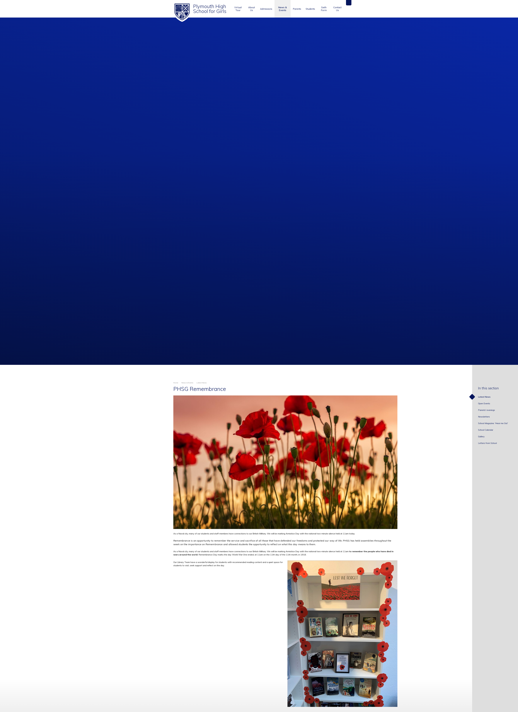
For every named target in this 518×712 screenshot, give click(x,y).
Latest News (202, 383)
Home (175, 383)
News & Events (187, 383)
